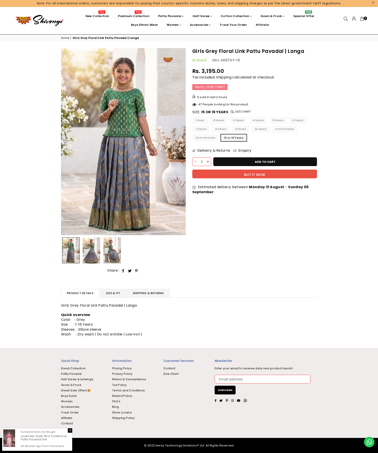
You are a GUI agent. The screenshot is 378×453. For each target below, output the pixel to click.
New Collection (97, 15)
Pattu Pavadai (169, 16)
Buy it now (254, 174)
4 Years (258, 120)
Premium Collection (133, 15)
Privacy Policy (122, 374)
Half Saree (201, 16)
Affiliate (262, 25)
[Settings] (354, 20)
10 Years (261, 129)
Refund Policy (122, 396)
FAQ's (116, 401)
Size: (221, 112)
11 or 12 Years (284, 129)
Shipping (223, 77)
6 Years (297, 120)
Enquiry (244, 150)
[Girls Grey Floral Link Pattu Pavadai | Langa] (70, 250)
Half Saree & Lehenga (77, 379)
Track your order (233, 25)
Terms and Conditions (128, 390)
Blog (115, 407)
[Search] (346, 20)
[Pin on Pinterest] (136, 270)
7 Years (201, 129)
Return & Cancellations (129, 379)
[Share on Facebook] (123, 270)
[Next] (180, 142)
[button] (362, 20)
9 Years (240, 129)
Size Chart (242, 112)
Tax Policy (119, 385)
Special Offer (303, 15)
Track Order (70, 412)
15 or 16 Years (233, 138)
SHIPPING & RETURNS (148, 293)
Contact (67, 423)
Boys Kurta (69, 396)
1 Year (200, 120)
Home (65, 38)
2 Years (218, 120)
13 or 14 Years (205, 138)
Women (173, 25)
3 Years (238, 120)
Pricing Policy (122, 368)
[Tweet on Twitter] (130, 270)
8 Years (220, 129)
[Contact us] (369, 442)
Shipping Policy (123, 418)
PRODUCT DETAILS (80, 293)
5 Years (278, 120)
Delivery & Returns (213, 150)
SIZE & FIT (113, 293)
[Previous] (67, 142)
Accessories (199, 25)
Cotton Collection (235, 16)
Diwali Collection (73, 368)
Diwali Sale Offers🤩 (76, 390)
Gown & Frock (271, 16)
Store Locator (122, 412)
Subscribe (225, 390)
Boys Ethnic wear (144, 25)
